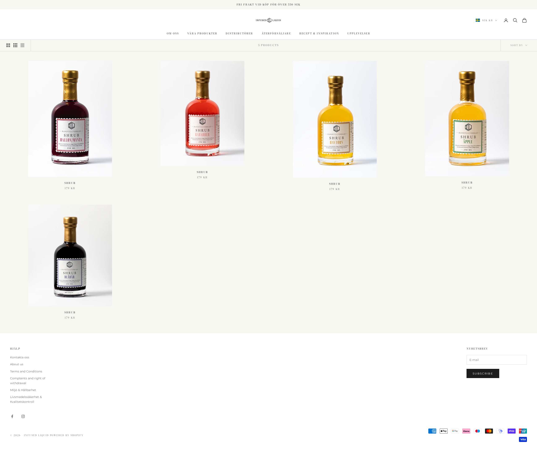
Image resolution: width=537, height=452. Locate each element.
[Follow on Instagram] (23, 416)
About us (16, 364)
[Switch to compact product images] (22, 45)
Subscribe (483, 373)
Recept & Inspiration (319, 33)
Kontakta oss (19, 357)
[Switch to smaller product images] (15, 45)
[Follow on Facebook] (12, 416)
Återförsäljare (276, 33)
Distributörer (239, 33)
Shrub (70, 183)
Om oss (173, 33)
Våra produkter (202, 33)
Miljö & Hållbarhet (23, 390)
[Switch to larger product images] (8, 45)
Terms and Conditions (26, 371)
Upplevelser (358, 33)
